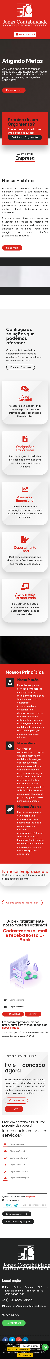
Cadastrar (14, 1014)
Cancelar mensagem (15, 1221)
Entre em (20, 367)
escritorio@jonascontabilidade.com (26, 1306)
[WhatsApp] (45, 1347)
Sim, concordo (25, 1355)
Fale (13, 90)
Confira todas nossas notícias (22, 902)
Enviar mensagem (14, 1214)
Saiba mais (12, 247)
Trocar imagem (12, 1200)
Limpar (33, 1014)
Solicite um (25, 137)
